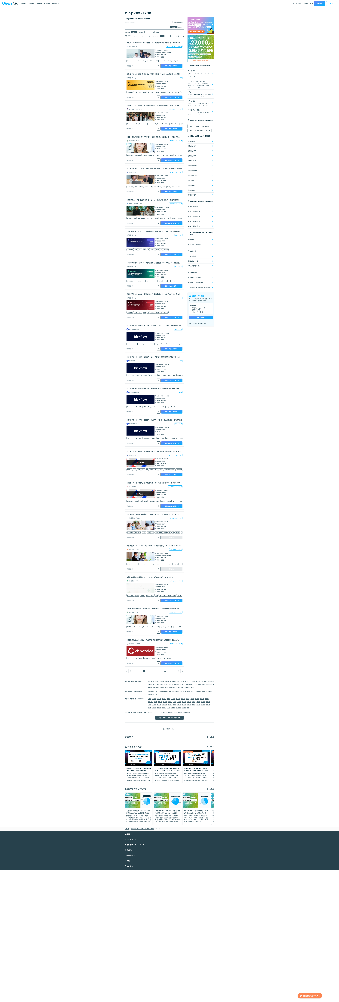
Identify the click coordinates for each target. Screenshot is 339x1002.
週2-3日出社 (130, 155)
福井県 (170, 702)
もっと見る (210, 737)
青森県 (154, 699)
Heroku (181, 407)
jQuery (174, 501)
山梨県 (174, 702)
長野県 (179, 702)
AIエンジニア (178, 235)
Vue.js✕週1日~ (187, 712)
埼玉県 (197, 699)
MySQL (176, 61)
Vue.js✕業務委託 (168, 712)
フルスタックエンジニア (176, 140)
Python (167, 123)
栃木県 (187, 699)
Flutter (179, 595)
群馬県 (192, 699)
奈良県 (159, 705)
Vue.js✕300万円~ (152, 691)
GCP (182, 92)
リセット (180, 27)
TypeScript (136, 36)
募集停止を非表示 (179, 22)
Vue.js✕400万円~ (163, 691)
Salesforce (182, 627)
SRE (181, 361)
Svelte (166, 684)
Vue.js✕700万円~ (196, 691)
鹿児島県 (178, 708)
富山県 (160, 702)
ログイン (331, 3)
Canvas (162, 687)
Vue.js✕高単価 (178, 712)
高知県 (208, 705)
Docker (177, 123)
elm (182, 687)
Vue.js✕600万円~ (185, 691)
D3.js (166, 687)
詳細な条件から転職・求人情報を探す (169, 718)
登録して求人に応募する (172, 66)
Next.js (148, 36)
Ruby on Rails (157, 186)
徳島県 (193, 705)
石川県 (165, 702)
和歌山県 (164, 705)
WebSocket (189, 684)
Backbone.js (172, 687)
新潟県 (155, 702)
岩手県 (159, 699)
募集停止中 (172, 537)
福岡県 (149, 708)
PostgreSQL (144, 375)
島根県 (174, 705)
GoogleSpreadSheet (148, 61)
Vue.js (162, 36)
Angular (184, 36)
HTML (167, 36)
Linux (175, 627)
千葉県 (202, 699)
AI (172, 92)
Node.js (170, 61)
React (142, 36)
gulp (203, 684)
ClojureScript (210, 684)
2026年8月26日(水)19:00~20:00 (170, 780)
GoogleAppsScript (165, 92)
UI (136, 344)
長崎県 (159, 708)
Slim (179, 687)
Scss (158, 684)
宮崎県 (173, 708)
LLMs (140, 407)
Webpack (211, 681)
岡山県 (179, 705)
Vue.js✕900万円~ (152, 694)
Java (161, 61)
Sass (161, 684)
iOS (136, 186)
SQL (170, 532)
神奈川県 (150, 702)
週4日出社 (129, 218)
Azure (157, 92)
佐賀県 (154, 708)
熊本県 (164, 708)
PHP (157, 61)
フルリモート (130, 61)
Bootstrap (156, 687)
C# (148, 92)
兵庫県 (154, 705)
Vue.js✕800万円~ (207, 691)
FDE (181, 78)
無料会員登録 (200, 317)
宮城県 (164, 699)
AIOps (180, 392)
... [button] (165, 671)
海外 (188, 708)
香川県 (198, 705)
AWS (165, 61)
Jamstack (187, 687)
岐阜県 (184, 702)
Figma (143, 344)
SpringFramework (158, 123)
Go (152, 218)
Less (192, 687)
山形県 (173, 699)
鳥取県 (170, 705)
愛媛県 (203, 705)
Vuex (154, 684)
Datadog (174, 218)
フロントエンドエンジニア (175, 486)
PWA (199, 684)
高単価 (157, 32)
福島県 (178, 699)
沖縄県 (184, 708)
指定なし (134, 32)
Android (141, 186)
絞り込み (174, 27)
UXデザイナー (178, 329)
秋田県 (168, 699)
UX (139, 344)
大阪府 (149, 705)
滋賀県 (203, 702)
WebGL (171, 684)
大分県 (168, 708)
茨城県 (183, 699)
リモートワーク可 (149, 32)
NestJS (198, 681)
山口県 (189, 705)
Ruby (146, 186)
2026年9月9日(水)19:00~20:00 (141, 780)
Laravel (182, 61)
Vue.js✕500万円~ (174, 691)
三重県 (198, 702)
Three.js (182, 684)
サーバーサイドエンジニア (175, 109)
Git (136, 123)
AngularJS (159, 658)
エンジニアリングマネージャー (174, 46)
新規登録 (319, 3)
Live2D (150, 687)
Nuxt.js (177, 36)
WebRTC (176, 684)
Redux (193, 681)
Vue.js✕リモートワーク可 (155, 712)
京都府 (208, 702)
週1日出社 (129, 627)
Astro (195, 684)
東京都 (162, 57)
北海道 (149, 699)
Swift (168, 186)
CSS (172, 36)
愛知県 (193, 702)
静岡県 (189, 702)
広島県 (184, 705)
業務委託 (141, 32)
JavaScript (155, 36)
